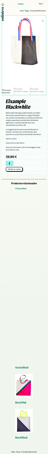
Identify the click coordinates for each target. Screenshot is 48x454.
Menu (41, 4)
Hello (13, 451)
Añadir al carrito (14, 169)
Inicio (22, 10)
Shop (18, 451)
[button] (43, 21)
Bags (27, 10)
